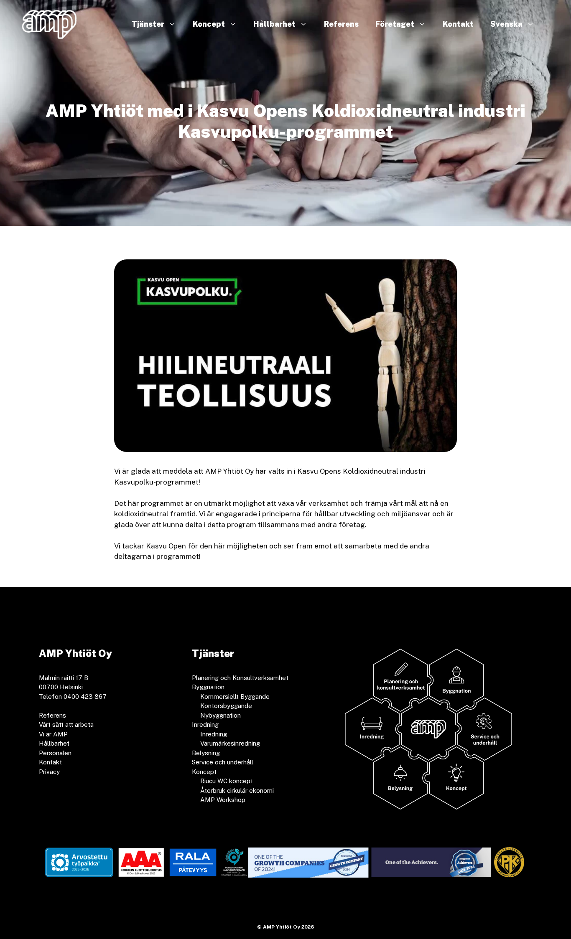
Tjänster (148, 24)
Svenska (506, 24)
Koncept (209, 24)
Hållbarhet (274, 24)
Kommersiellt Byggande (235, 696)
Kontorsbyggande (226, 705)
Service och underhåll (222, 762)
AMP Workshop (222, 799)
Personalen (55, 752)
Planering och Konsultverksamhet (240, 677)
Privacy (49, 771)
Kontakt (458, 24)
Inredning (213, 734)
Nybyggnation (220, 715)
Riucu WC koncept (226, 780)
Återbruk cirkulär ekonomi (237, 790)
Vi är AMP (53, 734)
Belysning (206, 752)
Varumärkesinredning (230, 743)
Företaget (394, 24)
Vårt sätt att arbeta (66, 724)
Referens (341, 24)
